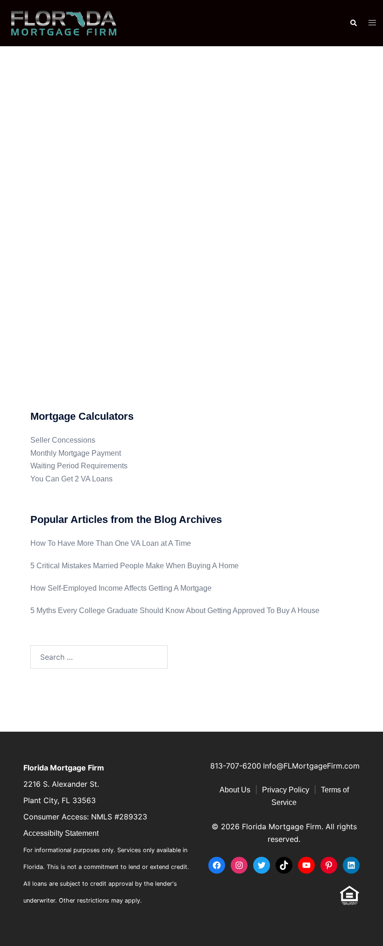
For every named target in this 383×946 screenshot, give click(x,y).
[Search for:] (99, 657)
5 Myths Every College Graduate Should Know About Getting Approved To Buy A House (174, 610)
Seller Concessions (62, 440)
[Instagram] (239, 865)
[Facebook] (216, 865)
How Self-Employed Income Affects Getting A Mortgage (121, 588)
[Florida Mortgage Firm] (64, 23)
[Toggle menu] (372, 23)
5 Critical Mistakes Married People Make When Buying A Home (134, 566)
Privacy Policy (285, 790)
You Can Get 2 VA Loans (71, 479)
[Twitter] (261, 865)
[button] (353, 23)
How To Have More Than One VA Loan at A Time (110, 543)
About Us (235, 790)
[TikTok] (284, 865)
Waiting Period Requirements (79, 466)
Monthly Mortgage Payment (75, 453)
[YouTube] (306, 865)
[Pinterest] (328, 865)
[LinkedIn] (351, 865)
